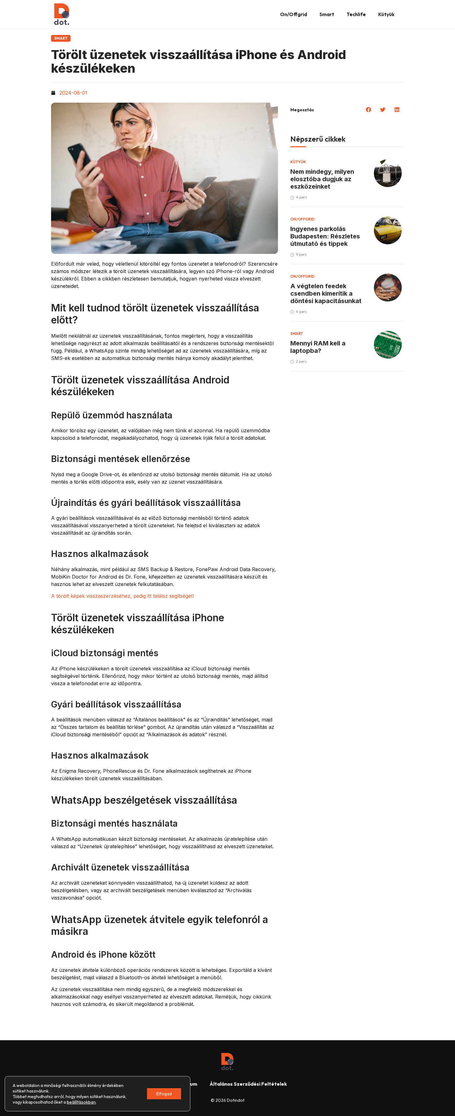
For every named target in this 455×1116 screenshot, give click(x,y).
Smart (326, 14)
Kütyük (386, 14)
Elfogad (164, 1094)
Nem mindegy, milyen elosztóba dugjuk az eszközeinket (322, 179)
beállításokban (81, 1102)
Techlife (356, 14)
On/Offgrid (293, 14)
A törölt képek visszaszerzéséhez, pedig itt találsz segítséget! (122, 596)
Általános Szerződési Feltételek (248, 1084)
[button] (368, 110)
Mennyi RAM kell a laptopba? (317, 347)
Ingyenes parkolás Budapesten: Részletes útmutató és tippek (325, 236)
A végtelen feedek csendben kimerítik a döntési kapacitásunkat (326, 293)
